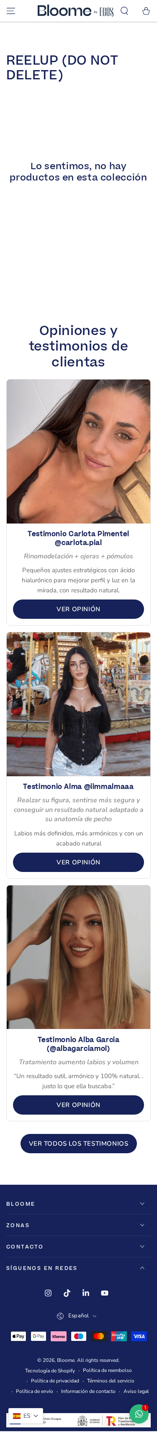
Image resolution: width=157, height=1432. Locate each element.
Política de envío (34, 1391)
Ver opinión (78, 609)
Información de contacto (88, 1391)
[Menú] (11, 11)
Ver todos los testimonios (79, 1143)
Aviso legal (136, 1391)
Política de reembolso (107, 1370)
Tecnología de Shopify (50, 1370)
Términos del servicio (110, 1380)
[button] (124, 11)
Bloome (66, 1360)
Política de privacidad (55, 1380)
